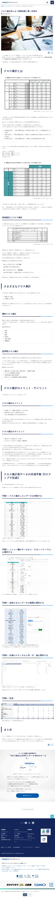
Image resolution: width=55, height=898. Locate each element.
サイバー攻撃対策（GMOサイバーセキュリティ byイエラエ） (22, 869)
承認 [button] (25, 894)
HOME (2, 6)
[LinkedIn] (33, 823)
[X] (52, 53)
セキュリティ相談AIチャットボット (8, 867)
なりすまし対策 (5, 871)
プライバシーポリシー (29, 891)
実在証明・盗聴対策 (5, 869)
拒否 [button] (30, 894)
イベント (30, 840)
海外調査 (16, 835)
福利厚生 (3, 837)
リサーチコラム (8, 6)
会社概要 (3, 833)
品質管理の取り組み (6, 839)
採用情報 (30, 829)
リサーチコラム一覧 (28, 809)
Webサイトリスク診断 (40, 865)
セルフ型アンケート (19, 837)
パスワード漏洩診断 (31, 865)
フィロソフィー (5, 832)
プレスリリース (31, 838)
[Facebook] (49, 53)
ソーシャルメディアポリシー (27, 847)
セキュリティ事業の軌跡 (13, 870)
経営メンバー (4, 835)
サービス (16, 829)
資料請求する (27, 795)
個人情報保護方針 (16, 847)
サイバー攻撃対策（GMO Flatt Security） (42, 869)
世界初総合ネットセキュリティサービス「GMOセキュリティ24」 (14, 865)
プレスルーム (31, 833)
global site (37, 847)
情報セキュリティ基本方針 (6, 847)
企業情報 (3, 829)
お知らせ (30, 836)
